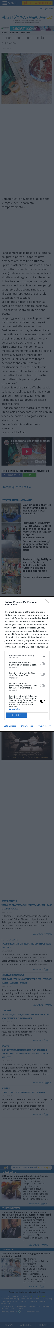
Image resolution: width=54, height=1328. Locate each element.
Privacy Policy (44, 726)
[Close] (48, 602)
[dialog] (27, 664)
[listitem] (27, 656)
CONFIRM (16, 715)
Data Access (27, 726)
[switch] (42, 663)
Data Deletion (10, 726)
